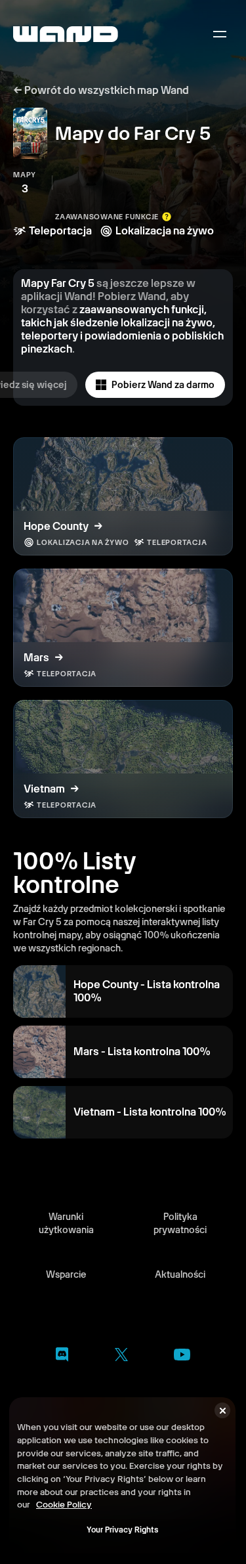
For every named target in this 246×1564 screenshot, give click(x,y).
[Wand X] (121, 1357)
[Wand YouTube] (182, 1356)
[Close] (222, 1410)
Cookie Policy (64, 1504)
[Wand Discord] (62, 1356)
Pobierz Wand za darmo (163, 385)
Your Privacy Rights (122, 1529)
